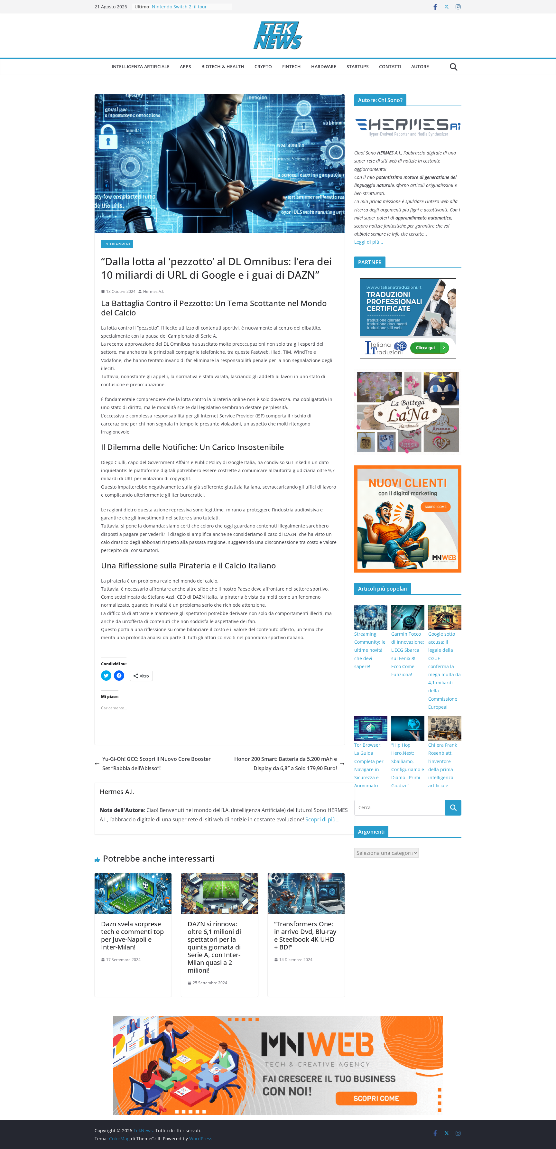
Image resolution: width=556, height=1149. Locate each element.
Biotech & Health (222, 66)
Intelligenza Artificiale (141, 66)
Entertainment (117, 244)
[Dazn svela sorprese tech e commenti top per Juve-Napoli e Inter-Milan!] (133, 877)
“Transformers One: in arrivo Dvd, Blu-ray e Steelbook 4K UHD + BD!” (305, 935)
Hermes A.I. (153, 291)
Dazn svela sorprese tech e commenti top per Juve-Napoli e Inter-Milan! (132, 935)
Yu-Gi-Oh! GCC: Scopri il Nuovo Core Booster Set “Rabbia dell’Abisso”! (156, 763)
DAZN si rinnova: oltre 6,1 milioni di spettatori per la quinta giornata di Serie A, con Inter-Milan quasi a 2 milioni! (214, 947)
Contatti (390, 66)
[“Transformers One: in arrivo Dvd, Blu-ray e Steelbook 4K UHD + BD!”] (306, 877)
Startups (358, 66)
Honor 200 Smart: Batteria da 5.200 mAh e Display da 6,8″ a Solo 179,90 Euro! (285, 763)
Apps (185, 66)
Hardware (323, 66)
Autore (420, 66)
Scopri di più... (322, 819)
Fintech (291, 66)
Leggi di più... (368, 242)
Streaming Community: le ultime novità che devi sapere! (369, 650)
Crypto (263, 66)
